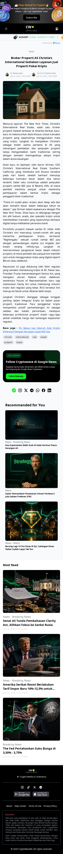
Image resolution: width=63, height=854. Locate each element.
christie (8, 337)
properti (8, 342)
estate (44, 337)
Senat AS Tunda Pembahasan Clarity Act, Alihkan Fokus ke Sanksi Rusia (29, 623)
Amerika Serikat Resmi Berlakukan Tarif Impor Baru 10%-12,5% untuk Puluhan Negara (28, 689)
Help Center (20, 806)
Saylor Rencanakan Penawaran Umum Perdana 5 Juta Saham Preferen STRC (30, 495)
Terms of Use (35, 806)
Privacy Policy (50, 806)
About (9, 806)
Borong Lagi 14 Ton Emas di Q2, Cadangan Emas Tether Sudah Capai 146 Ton (29, 548)
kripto (19, 342)
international (22, 337)
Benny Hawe (18, 73)
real (34, 337)
